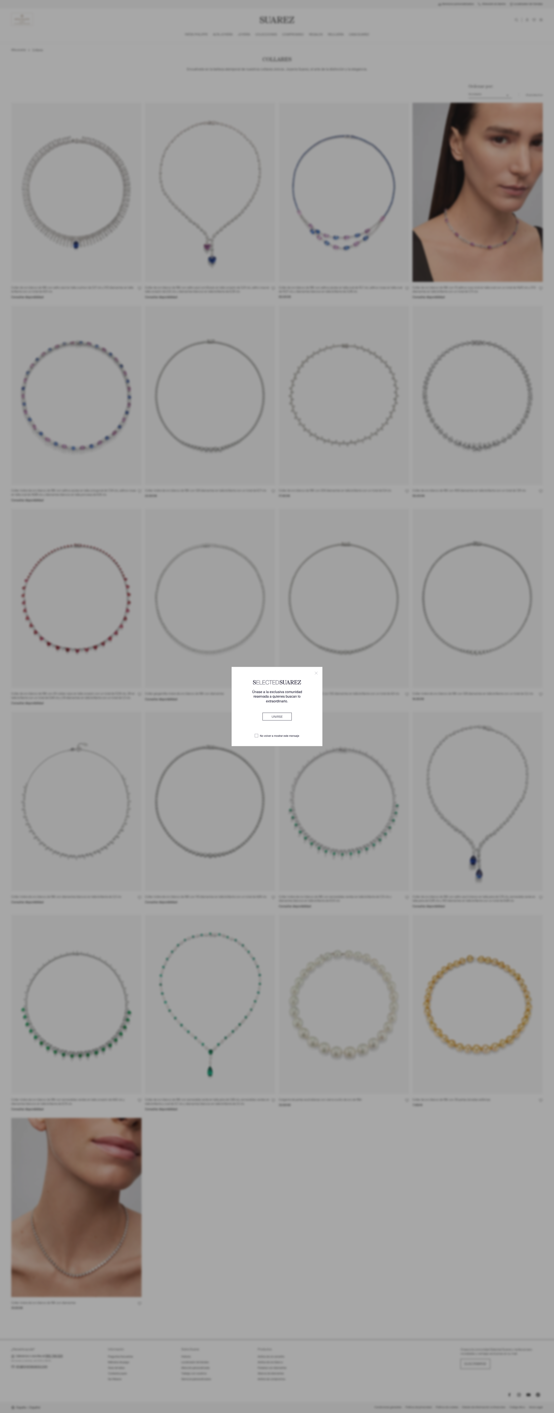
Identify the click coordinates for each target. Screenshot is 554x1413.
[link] (277, 716)
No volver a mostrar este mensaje (279, 735)
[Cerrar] (316, 673)
